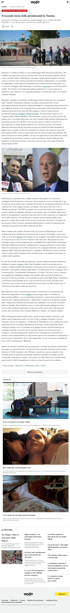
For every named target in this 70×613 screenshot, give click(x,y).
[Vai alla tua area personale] (68, 2)
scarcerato (46, 86)
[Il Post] (35, 2)
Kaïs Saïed (10, 365)
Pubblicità (14, 600)
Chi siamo (4, 600)
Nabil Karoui (19, 365)
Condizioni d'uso (51, 600)
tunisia (42, 365)
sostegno (20, 264)
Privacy (22, 600)
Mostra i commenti (35, 372)
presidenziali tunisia (32, 365)
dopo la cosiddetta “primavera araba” (25, 113)
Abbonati (62, 594)
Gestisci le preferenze (35, 600)
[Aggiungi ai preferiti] (12, 26)
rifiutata (19, 237)
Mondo (4, 7)
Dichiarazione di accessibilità (11, 602)
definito (29, 294)
